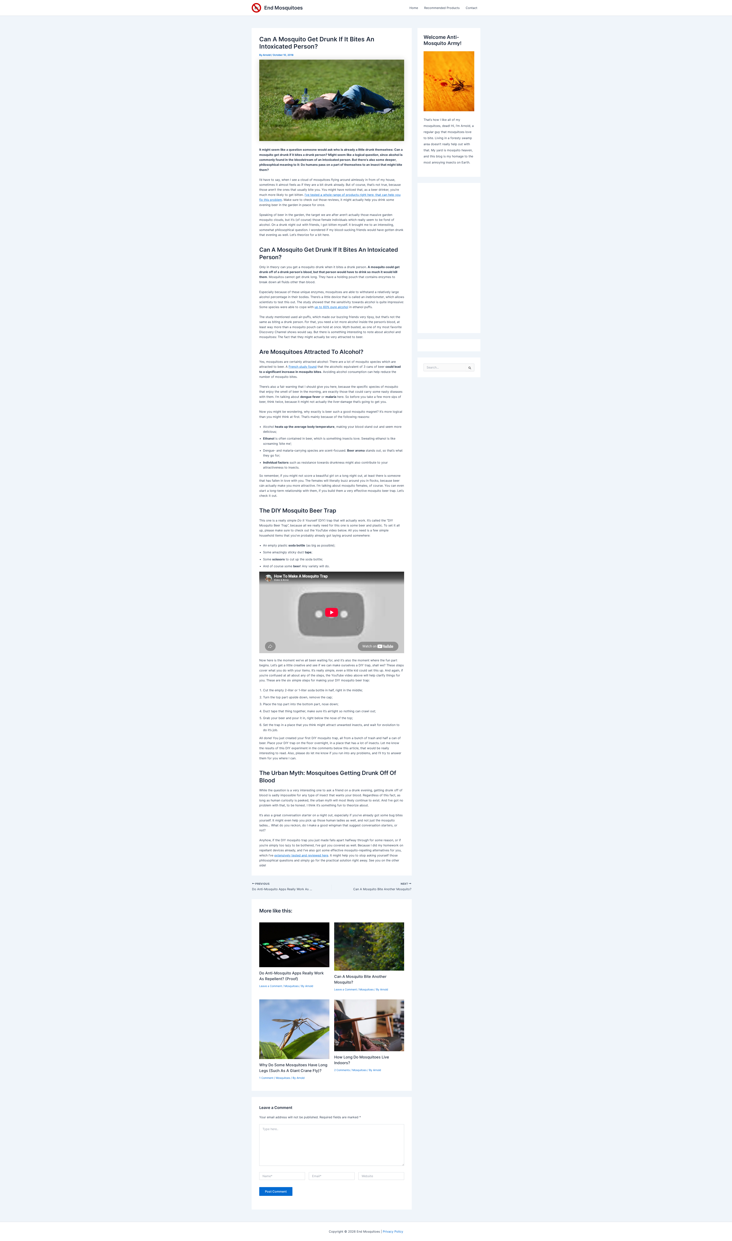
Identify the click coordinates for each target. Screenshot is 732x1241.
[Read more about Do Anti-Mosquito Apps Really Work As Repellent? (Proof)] (294, 944)
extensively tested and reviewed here (301, 855)
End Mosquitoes (283, 8)
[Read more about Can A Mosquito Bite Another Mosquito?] (369, 946)
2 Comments (342, 1070)
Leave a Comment (270, 986)
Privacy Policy (393, 1231)
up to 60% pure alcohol (331, 307)
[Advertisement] (449, 258)
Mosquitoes (291, 986)
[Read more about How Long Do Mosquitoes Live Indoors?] (369, 1025)
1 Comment (266, 1077)
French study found (303, 367)
